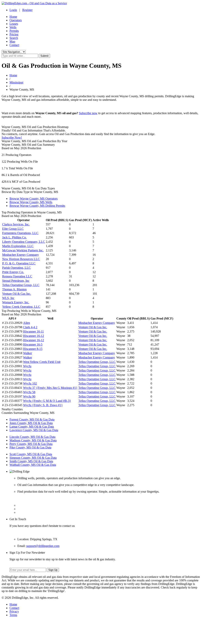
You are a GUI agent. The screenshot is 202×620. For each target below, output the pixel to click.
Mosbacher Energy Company (20, 254)
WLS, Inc (8, 298)
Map (12, 41)
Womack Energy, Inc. (15, 302)
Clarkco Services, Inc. (16, 224)
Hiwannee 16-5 (32, 344)
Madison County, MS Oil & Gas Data (33, 440)
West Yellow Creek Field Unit (41, 361)
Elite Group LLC (13, 228)
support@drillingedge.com (42, 546)
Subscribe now (88, 113)
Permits (14, 30)
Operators (15, 20)
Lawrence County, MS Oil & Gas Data (33, 430)
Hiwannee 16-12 (33, 335)
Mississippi (16, 82)
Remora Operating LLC (17, 276)
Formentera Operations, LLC (20, 233)
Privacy (14, 611)
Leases (13, 23)
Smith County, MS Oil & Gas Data (31, 461)
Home (13, 16)
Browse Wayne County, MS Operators (33, 198)
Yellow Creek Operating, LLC (21, 306)
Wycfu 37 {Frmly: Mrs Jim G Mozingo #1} (50, 387)
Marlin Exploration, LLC (18, 246)
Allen (26, 322)
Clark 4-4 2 (30, 327)
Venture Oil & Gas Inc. (16, 293)
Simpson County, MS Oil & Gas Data (33, 457)
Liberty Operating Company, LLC (23, 241)
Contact (14, 45)
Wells (12, 27)
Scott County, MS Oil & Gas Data (30, 454)
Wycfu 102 (30, 383)
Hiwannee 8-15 (32, 348)
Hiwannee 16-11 (33, 331)
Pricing (13, 34)
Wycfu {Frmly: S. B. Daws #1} (43, 405)
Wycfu (27, 366)
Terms (13, 615)
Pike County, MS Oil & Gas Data (30, 447)
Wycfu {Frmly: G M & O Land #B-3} (47, 400)
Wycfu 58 (29, 392)
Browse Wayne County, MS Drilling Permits (37, 205)
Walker (27, 353)
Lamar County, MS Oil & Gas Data (31, 426)
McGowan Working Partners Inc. (23, 250)
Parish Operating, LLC (16, 267)
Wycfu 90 (29, 396)
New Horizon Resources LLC (21, 259)
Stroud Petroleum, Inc (15, 280)
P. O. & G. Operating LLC (19, 263)
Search (13, 38)
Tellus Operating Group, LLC (20, 285)
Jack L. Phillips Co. (14, 237)
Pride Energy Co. (13, 272)
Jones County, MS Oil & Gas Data (31, 423)
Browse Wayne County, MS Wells (30, 202)
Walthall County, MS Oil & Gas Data (32, 464)
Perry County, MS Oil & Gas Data (30, 444)
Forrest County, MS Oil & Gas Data (31, 419)
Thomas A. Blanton (14, 289)
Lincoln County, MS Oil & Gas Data (32, 436)
